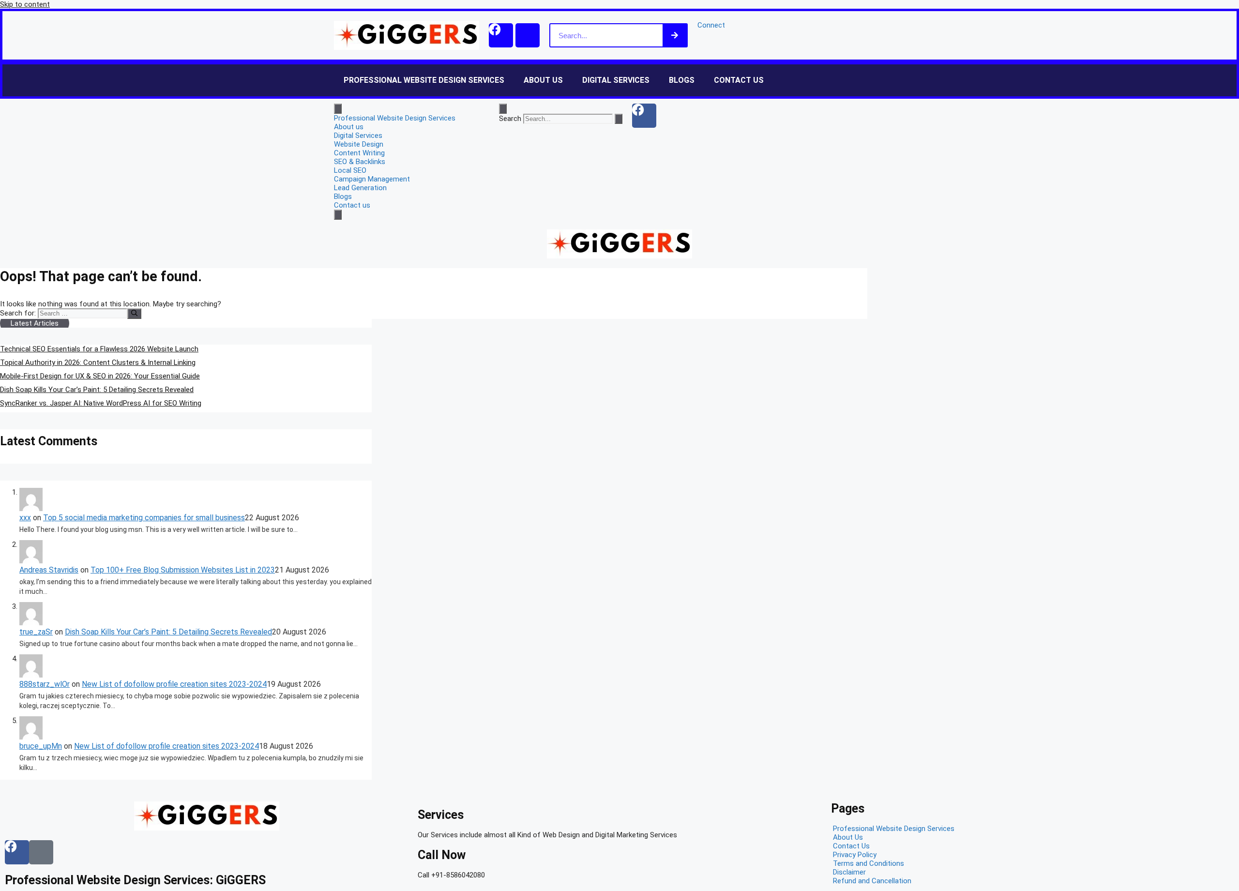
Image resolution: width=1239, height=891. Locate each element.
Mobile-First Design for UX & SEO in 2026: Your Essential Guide (100, 376)
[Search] (675, 35)
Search (510, 118)
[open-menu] (338, 109)
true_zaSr (36, 631)
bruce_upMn (40, 746)
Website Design (358, 144)
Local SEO (350, 170)
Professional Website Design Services (424, 80)
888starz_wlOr (44, 684)
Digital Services (616, 80)
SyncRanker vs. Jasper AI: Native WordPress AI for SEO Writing (100, 403)
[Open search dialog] (503, 109)
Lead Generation (360, 187)
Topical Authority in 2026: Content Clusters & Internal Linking (98, 362)
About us (543, 80)
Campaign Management (372, 179)
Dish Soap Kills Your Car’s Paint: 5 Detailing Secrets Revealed (97, 389)
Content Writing (359, 153)
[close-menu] (338, 215)
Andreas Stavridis (48, 569)
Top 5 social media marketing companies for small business (144, 517)
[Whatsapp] (527, 35)
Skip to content (25, 4)
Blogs (682, 80)
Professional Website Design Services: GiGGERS (135, 880)
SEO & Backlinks (359, 161)
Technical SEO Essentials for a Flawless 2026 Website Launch (99, 349)
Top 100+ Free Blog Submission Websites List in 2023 (183, 569)
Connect (711, 25)
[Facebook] (501, 35)
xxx (25, 517)
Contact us (739, 80)
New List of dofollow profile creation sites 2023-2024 (174, 684)
